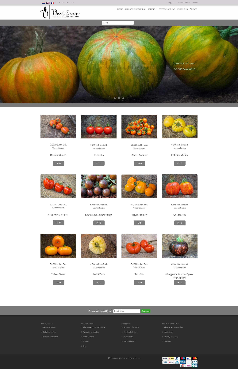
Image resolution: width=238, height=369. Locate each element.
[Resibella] (83, 126)
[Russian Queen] (43, 126)
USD (67, 3)
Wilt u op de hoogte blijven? (100, 311)
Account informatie (131, 327)
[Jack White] (83, 246)
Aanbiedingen (88, 336)
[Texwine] (124, 246)
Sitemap (167, 341)
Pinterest (125, 358)
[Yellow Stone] (43, 245)
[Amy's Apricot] (124, 126)
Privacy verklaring (171, 336)
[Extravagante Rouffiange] (83, 186)
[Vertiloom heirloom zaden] (60, 12)
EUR (58, 3)
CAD (72, 3)
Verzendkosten (58, 148)
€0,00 (194, 9)
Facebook (114, 358)
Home (120, 9)
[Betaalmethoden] (180, 361)
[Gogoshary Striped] (43, 186)
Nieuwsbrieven (129, 341)
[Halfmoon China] (164, 126)
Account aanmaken (182, 3)
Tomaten (152, 9)
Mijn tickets (128, 336)
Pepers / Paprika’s (167, 9)
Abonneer (145, 311)
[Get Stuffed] (164, 186)
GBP (63, 3)
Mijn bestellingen (130, 332)
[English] (48, 2)
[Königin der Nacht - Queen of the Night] (164, 246)
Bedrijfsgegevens (49, 332)
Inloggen (170, 3)
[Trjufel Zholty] (124, 186)
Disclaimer (168, 332)
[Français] (52, 2)
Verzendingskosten (50, 336)
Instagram (136, 358)
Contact (195, 3)
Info (58, 163)
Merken (86, 341)
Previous (3, 64)
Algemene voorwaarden (173, 327)
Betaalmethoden (49, 327)
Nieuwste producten (91, 332)
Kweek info (182, 9)
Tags (85, 346)
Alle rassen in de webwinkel (94, 327)
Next (235, 64)
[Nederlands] (43, 2)
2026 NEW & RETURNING (135, 9)
